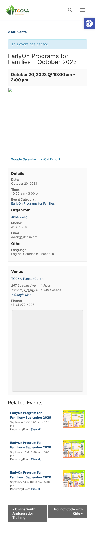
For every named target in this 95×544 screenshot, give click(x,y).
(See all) (36, 429)
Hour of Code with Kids (68, 511)
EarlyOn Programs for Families (33, 203)
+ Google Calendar (22, 159)
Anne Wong (19, 217)
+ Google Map (21, 295)
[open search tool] (70, 10)
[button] (89, 23)
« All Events (17, 32)
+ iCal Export (50, 159)
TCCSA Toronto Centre (27, 278)
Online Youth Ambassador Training (23, 513)
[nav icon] (83, 10)
